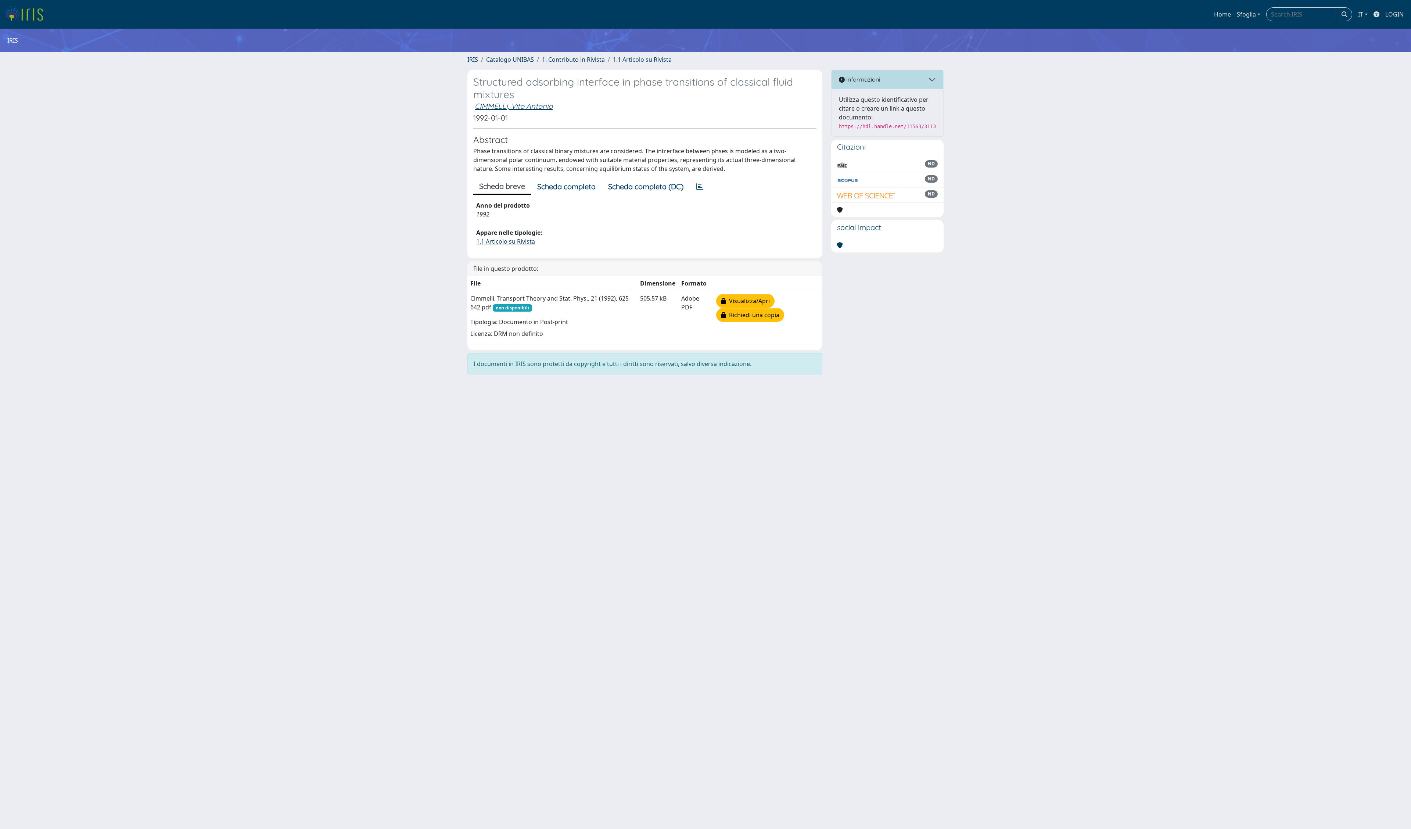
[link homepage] (26, 14)
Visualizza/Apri (748, 301)
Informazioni (862, 79)
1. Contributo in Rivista (573, 59)
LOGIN (1394, 14)
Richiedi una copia (752, 315)
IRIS (472, 59)
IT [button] (1360, 14)
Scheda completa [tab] (566, 186)
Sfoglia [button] (1246, 14)
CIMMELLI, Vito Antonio (514, 106)
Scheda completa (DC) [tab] (645, 186)
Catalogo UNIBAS (510, 59)
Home (1222, 14)
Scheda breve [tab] (502, 186)
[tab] (700, 186)
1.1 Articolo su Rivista (642, 59)
